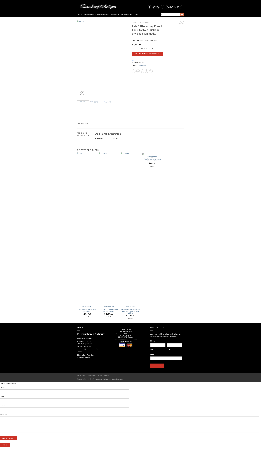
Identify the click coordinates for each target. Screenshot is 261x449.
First (151, 349)
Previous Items (81, 375)
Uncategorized (143, 22)
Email (153, 354)
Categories (89, 15)
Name (152, 341)
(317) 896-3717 (174, 7)
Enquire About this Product (147, 54)
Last (168, 349)
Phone (3, 405)
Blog (135, 15)
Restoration (103, 15)
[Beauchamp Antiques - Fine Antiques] (99, 6)
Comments (4, 414)
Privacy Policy (104, 375)
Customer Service (93, 375)
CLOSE (4, 445)
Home (79, 15)
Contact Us (126, 15)
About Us (115, 15)
